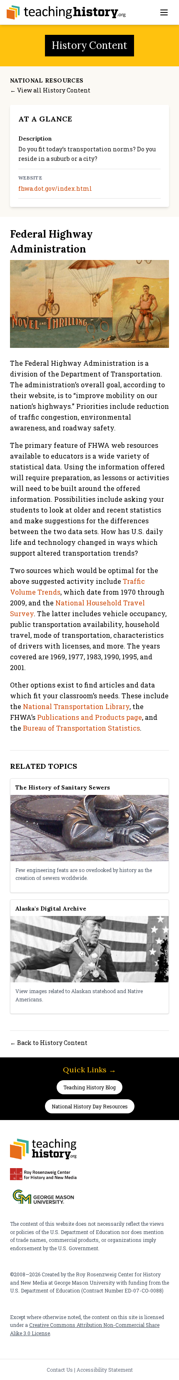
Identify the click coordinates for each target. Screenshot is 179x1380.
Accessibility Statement (105, 1369)
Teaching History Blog (89, 1087)
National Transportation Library (76, 706)
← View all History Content (50, 90)
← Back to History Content (48, 1043)
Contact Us (60, 1369)
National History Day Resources (90, 1106)
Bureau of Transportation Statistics (81, 728)
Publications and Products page (89, 717)
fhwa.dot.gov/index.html (55, 188)
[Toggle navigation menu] (164, 12)
